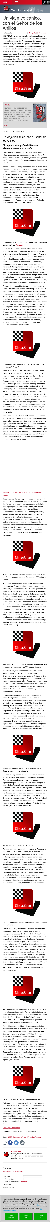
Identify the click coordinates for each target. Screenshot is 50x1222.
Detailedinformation (11, 1216)
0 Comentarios (42, 33)
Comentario (7, 1184)
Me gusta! (32, 33)
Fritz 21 (7, 105)
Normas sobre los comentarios (13, 1172)
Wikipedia (19, 245)
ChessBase (16, 1152)
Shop (5, 2)
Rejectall (26, 1216)
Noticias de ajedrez (23, 10)
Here (38, 1205)
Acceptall (40, 1216)
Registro (24, 1181)
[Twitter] (16, 1142)
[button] (16, 2)
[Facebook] (10, 1142)
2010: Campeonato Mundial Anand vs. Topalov (24, 1137)
